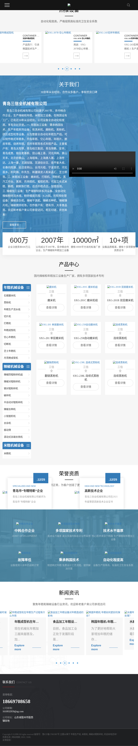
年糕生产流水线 (12, 309)
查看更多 (14, 225)
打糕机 (7, 323)
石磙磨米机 (10, 295)
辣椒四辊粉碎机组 (13, 374)
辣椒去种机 (10, 409)
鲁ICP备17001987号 (51, 734)
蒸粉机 (7, 302)
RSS (23, 737)
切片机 (7, 316)
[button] (58, 69)
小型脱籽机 (10, 416)
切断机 (7, 344)
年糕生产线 (76, 734)
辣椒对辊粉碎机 (12, 381)
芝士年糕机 (10, 351)
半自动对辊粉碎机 (13, 402)
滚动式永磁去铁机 (13, 437)
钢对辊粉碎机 (11, 388)
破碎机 (7, 395)
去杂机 (7, 423)
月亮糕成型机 (11, 358)
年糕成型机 (10, 330)
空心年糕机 (10, 337)
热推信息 (7, 737)
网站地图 (16, 737)
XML (28, 737)
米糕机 (7, 453)
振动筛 (7, 430)
